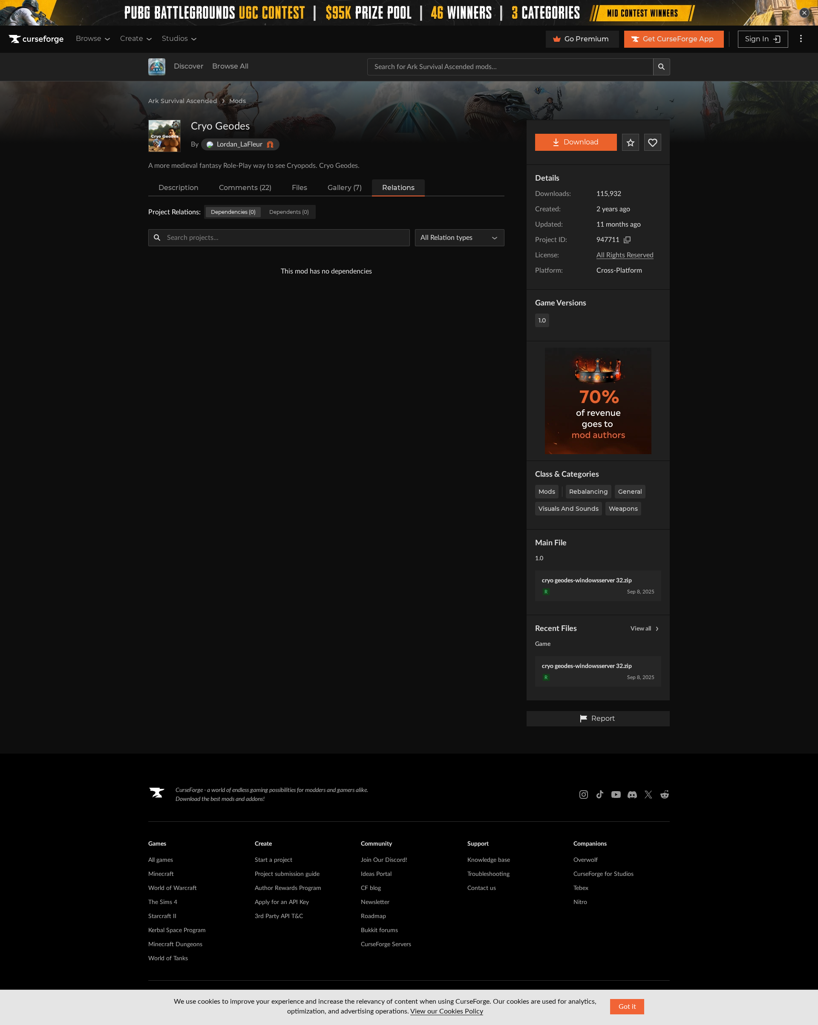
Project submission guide (287, 874)
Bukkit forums (379, 930)
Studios (175, 39)
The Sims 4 (162, 902)
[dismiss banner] (804, 13)
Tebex (580, 888)
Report (603, 718)
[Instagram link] (584, 794)
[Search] (661, 66)
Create (131, 39)
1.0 (542, 320)
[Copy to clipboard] (627, 240)
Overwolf (585, 860)
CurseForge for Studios (603, 874)
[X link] (648, 794)
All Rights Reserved (625, 255)
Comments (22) (245, 188)
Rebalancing (588, 491)
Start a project (273, 860)
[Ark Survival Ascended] (156, 66)
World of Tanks (168, 959)
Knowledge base (488, 860)
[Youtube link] (616, 794)
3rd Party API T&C (279, 916)
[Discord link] (632, 794)
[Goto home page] (37, 39)
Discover (189, 66)
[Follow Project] (652, 142)
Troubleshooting (488, 874)
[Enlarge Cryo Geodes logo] (164, 136)
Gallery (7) (345, 188)
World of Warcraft (172, 888)
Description (178, 188)
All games (160, 860)
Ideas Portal (376, 874)
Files (299, 188)
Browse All (230, 66)
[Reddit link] (665, 794)
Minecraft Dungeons (175, 944)
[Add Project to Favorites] (630, 142)
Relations (398, 188)
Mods (237, 101)
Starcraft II (162, 916)
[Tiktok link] (600, 794)
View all (641, 629)
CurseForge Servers (386, 944)
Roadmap (373, 916)
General (630, 491)
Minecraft (161, 874)
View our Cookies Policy (446, 1011)
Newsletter (375, 902)
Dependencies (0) (233, 212)
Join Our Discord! (384, 860)
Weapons (623, 508)
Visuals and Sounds (569, 508)
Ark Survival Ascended (182, 101)
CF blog (371, 888)
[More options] (800, 39)
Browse (88, 39)
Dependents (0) (289, 212)
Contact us (481, 888)
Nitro (580, 902)
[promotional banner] (409, 13)
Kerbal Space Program (177, 930)
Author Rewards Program (288, 888)
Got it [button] (627, 1006)
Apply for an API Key (282, 902)
